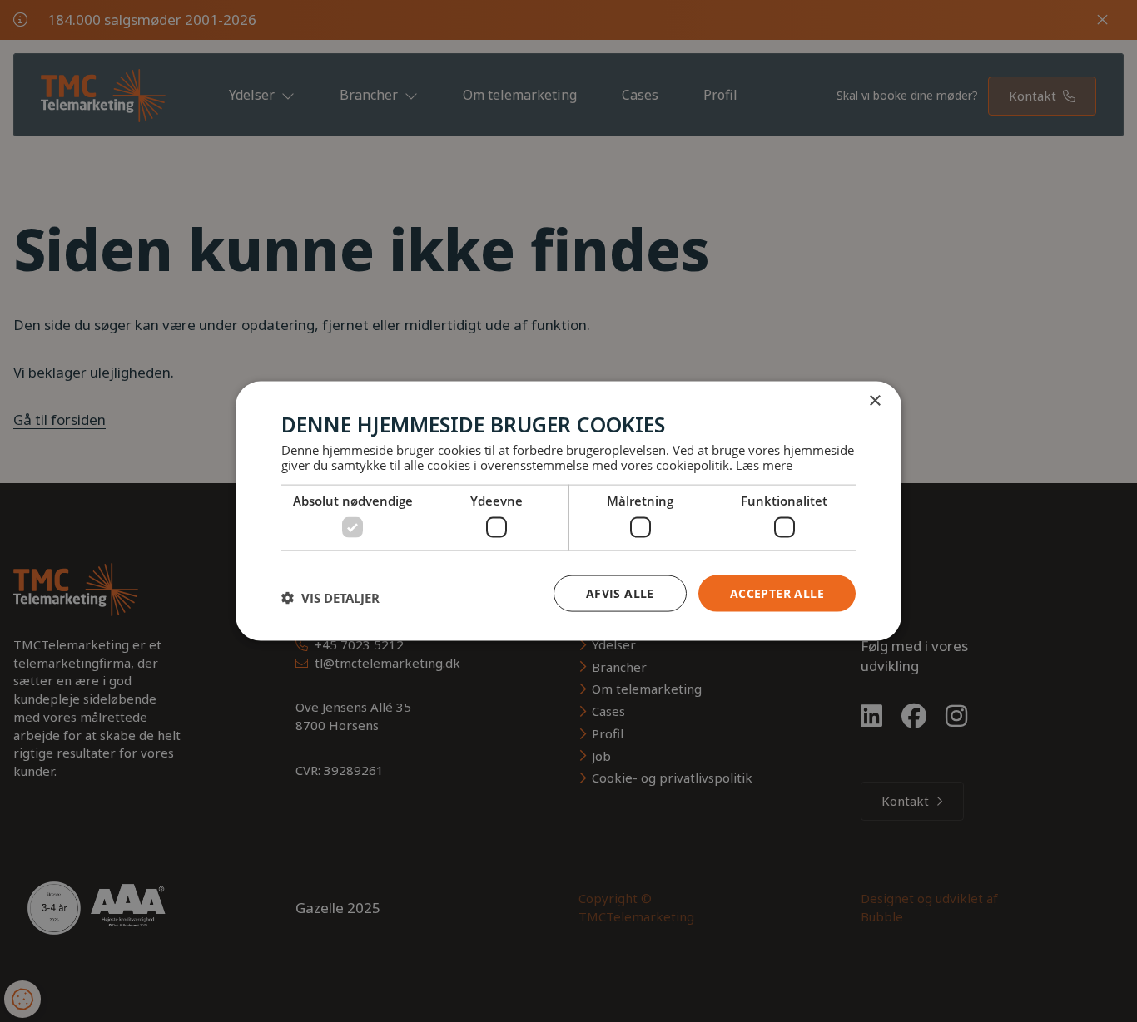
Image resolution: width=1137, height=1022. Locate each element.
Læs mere (764, 465)
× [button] (874, 400)
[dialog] (568, 511)
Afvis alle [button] (620, 592)
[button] (330, 597)
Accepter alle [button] (777, 592)
